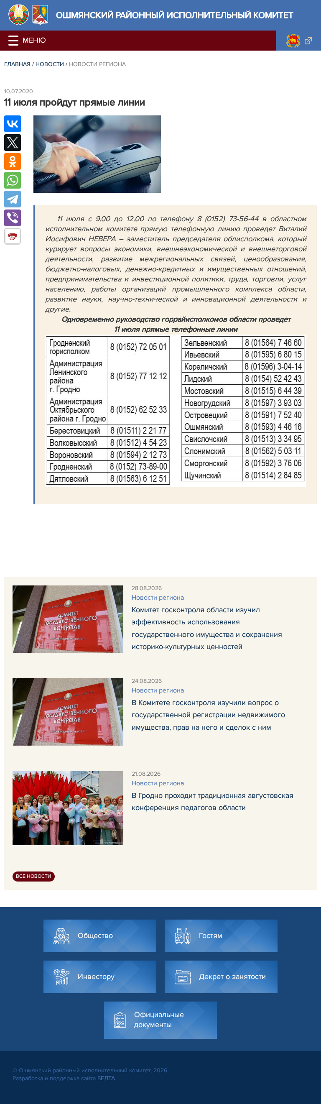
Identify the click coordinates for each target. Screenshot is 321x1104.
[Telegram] (12, 199)
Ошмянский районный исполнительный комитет (174, 15)
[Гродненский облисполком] (298, 41)
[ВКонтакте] (12, 123)
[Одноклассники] (12, 161)
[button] (14, 41)
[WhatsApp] (12, 180)
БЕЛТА (106, 1078)
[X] (12, 142)
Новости (50, 64)
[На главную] (18, 14)
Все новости (33, 876)
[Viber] (12, 218)
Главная (17, 64)
